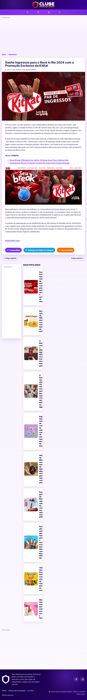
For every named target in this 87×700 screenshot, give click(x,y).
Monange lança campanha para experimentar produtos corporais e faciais (40, 609)
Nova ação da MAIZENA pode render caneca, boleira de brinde (40, 321)
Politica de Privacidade (16, 691)
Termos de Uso (8, 695)
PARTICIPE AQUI (12, 241)
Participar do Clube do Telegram (40, 250)
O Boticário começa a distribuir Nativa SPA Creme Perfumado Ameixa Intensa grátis (40, 353)
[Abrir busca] (59, 12)
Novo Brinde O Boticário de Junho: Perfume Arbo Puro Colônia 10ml (39, 160)
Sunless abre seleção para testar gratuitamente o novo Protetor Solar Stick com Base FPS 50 (40, 542)
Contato (31, 691)
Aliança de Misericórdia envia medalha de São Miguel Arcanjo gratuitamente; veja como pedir (40, 469)
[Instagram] (49, 12)
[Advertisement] (43, 35)
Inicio (4, 54)
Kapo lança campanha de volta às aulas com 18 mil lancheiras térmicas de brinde (40, 431)
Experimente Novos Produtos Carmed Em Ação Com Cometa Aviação (39, 163)
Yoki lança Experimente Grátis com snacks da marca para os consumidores (40, 579)
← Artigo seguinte (10, 258)
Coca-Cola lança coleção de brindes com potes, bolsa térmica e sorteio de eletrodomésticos (40, 287)
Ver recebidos (67, 250)
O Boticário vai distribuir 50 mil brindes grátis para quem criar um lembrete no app (40, 391)
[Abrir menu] (27, 12)
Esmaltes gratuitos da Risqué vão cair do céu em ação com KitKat (40, 504)
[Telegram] (38, 12)
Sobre (4, 691)
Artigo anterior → (77, 258)
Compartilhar (15, 250)
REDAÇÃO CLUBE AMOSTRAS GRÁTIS (26, 69)
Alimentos (13, 54)
